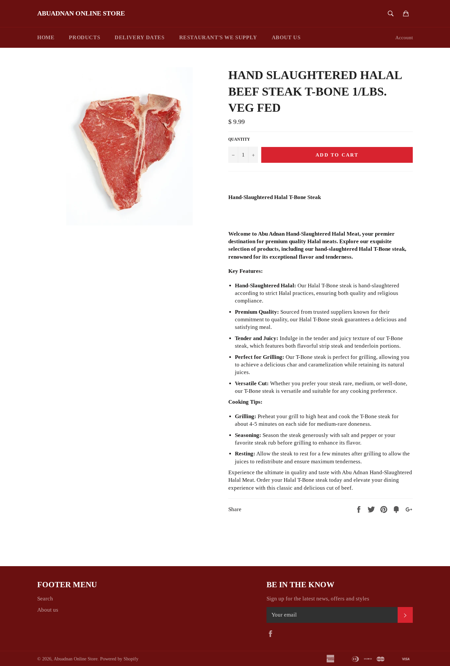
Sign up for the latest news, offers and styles (318, 598)
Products (84, 37)
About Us (286, 37)
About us (47, 610)
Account (404, 37)
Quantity (239, 139)
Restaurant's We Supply (218, 37)
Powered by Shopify (119, 658)
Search (45, 598)
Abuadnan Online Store (81, 13)
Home (45, 37)
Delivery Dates (139, 37)
